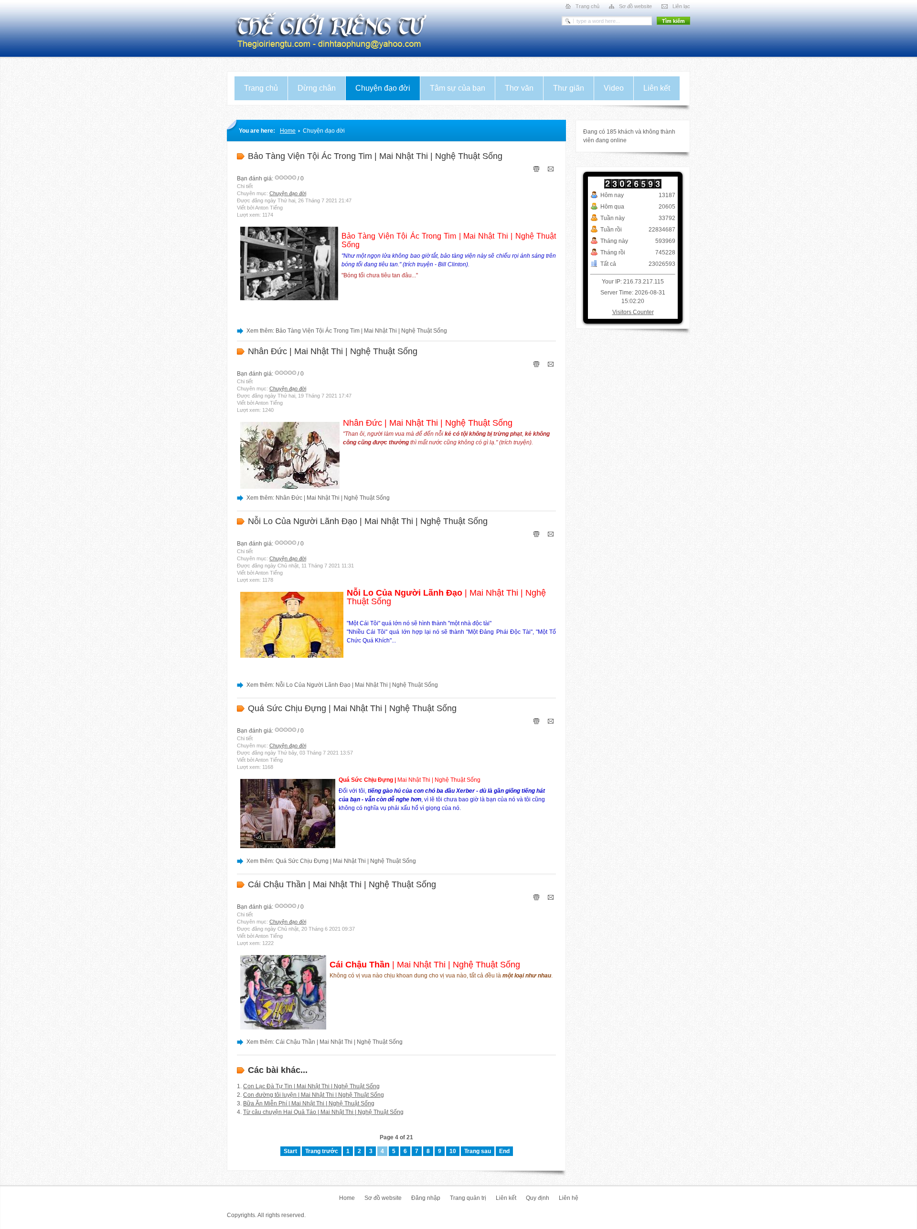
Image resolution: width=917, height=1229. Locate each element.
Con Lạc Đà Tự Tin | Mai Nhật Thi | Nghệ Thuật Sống (311, 1086)
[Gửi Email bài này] (550, 170)
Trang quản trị (468, 1198)
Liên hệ (568, 1198)
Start (290, 1151)
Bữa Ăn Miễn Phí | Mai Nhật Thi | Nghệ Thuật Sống (308, 1103)
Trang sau (477, 1151)
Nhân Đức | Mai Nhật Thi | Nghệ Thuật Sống (332, 351)
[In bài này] (536, 170)
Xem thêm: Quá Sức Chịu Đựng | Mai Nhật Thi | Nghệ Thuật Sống (331, 861)
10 (452, 1151)
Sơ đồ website (383, 1198)
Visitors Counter (633, 312)
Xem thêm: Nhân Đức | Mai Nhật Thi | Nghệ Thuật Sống (318, 497)
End (504, 1151)
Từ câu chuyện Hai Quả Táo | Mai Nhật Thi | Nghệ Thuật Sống (323, 1112)
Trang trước (321, 1151)
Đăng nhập (425, 1198)
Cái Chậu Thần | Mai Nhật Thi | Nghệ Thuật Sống (342, 884)
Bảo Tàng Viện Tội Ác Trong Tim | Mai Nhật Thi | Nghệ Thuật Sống (375, 156)
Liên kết (506, 1198)
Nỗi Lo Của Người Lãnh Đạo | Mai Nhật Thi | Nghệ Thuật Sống (368, 521)
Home (288, 130)
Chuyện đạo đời (287, 193)
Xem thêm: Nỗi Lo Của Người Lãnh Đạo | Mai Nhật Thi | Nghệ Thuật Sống (342, 685)
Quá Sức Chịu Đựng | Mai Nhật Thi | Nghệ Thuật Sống (352, 708)
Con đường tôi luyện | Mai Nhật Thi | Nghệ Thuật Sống (313, 1095)
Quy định (537, 1198)
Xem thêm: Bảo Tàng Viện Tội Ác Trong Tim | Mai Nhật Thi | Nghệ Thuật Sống (346, 330)
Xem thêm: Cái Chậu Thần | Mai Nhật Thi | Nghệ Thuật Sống (324, 1042)
